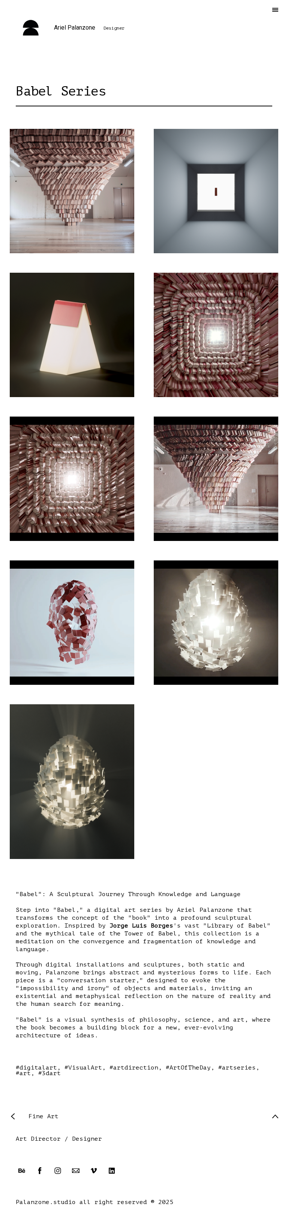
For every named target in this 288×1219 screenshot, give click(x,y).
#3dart (49, 1073)
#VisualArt (83, 1067)
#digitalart (36, 1067)
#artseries (237, 1067)
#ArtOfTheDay (188, 1067)
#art (23, 1073)
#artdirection (134, 1067)
